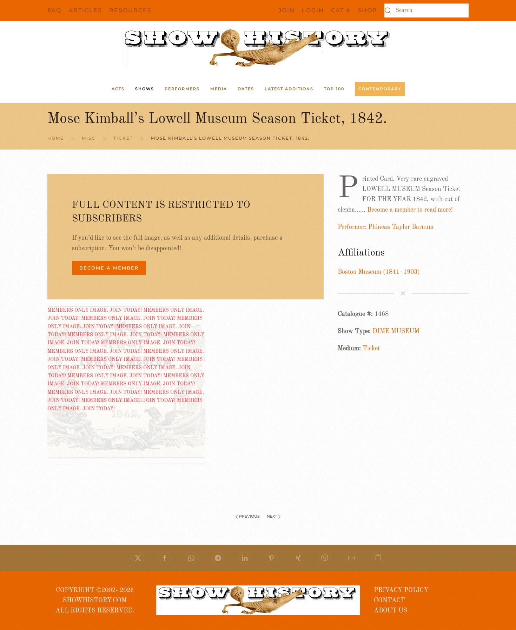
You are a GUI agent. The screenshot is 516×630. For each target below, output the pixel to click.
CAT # (341, 10)
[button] (378, 558)
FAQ (54, 10)
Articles (85, 10)
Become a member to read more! (410, 210)
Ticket (371, 348)
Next (272, 516)
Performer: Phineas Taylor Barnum (386, 227)
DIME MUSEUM (395, 331)
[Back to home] (258, 48)
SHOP (367, 10)
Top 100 (334, 88)
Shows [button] (144, 88)
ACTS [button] (118, 88)
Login (313, 10)
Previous (249, 516)
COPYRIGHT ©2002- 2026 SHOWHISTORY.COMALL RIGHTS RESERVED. (94, 600)
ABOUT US (390, 611)
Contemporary (379, 88)
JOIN (286, 10)
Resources (130, 10)
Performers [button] (182, 88)
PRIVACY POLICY (401, 590)
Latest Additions (289, 88)
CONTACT (389, 600)
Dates (246, 88)
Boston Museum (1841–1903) (379, 272)
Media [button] (218, 88)
